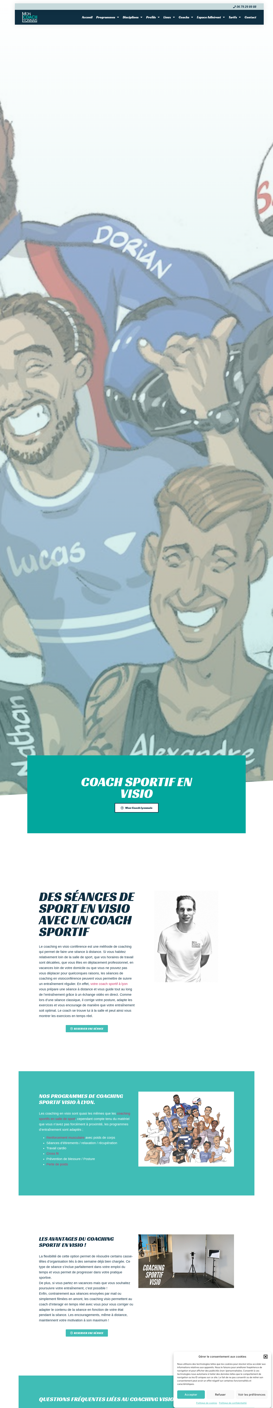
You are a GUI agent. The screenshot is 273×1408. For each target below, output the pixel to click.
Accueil (87, 17)
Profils (151, 17)
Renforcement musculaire (65, 1137)
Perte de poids (57, 1164)
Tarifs (233, 17)
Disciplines (131, 17)
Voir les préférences (251, 1394)
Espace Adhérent (209, 17)
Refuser (220, 1394)
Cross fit (52, 1153)
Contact (250, 17)
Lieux (167, 17)
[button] (265, 1356)
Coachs (184, 17)
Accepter (191, 1394)
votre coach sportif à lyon (109, 984)
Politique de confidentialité (233, 1403)
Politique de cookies (206, 1403)
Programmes (105, 17)
